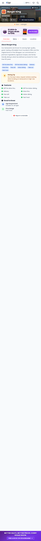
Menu (15, 39)
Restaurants (5, 7)
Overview (6, 39)
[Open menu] (3, 3)
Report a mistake (22, 116)
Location (33, 39)
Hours (25, 39)
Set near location (26, 20)
